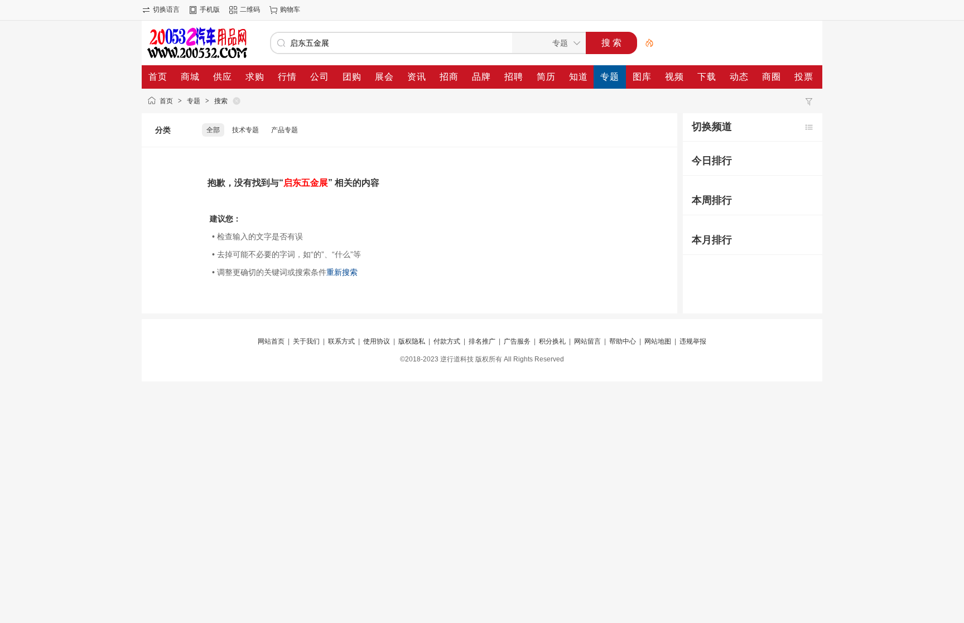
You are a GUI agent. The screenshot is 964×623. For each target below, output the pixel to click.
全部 (213, 130)
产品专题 (284, 130)
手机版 (210, 9)
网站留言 (587, 341)
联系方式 (341, 341)
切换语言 (166, 9)
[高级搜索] (645, 43)
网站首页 (271, 341)
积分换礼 (552, 341)
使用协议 (376, 341)
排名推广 (482, 341)
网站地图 (657, 341)
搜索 (221, 101)
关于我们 (306, 341)
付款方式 (446, 341)
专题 (193, 101)
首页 (166, 101)
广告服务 (517, 341)
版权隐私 (411, 341)
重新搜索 (342, 272)
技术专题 (245, 130)
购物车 (290, 9)
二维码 (250, 9)
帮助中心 (622, 341)
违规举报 (692, 341)
